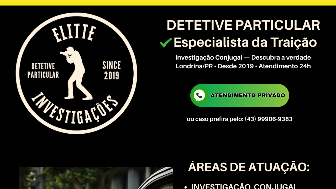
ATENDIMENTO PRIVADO (248, 95)
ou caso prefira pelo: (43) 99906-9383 (240, 118)
